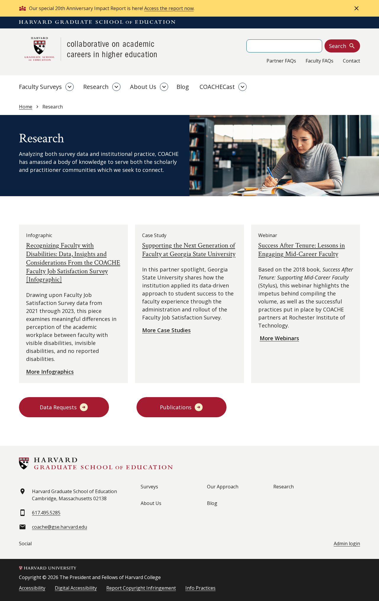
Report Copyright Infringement (141, 588)
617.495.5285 (46, 512)
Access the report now (169, 8)
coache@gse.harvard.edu (59, 527)
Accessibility (32, 588)
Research (96, 87)
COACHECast (217, 87)
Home (25, 106)
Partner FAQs (281, 60)
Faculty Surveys (40, 87)
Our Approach (222, 486)
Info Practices (200, 588)
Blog (182, 87)
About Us (143, 87)
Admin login (347, 543)
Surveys (149, 486)
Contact (351, 60)
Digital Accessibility (76, 588)
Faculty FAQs (319, 60)
